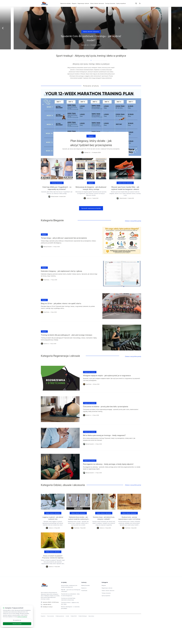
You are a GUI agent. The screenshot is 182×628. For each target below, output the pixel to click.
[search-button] (136, 3)
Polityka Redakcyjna (82, 616)
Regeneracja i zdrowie (83, 3)
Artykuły (64, 582)
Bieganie (74, 3)
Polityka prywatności (60, 616)
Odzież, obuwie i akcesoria (97, 3)
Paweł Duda (84, 590)
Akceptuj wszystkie (17, 623)
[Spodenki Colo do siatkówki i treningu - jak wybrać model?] (91, 28)
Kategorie (105, 582)
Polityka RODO (74, 616)
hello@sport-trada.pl (47, 606)
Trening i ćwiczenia (110, 3)
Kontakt (67, 616)
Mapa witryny (91, 616)
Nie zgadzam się (17, 620)
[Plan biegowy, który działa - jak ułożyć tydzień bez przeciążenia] (91, 122)
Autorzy (83, 582)
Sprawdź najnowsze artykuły (91, 208)
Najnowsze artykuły (65, 3)
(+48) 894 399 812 (47, 604)
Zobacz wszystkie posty (133, 221)
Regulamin (43, 616)
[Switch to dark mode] (140, 3)
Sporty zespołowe (121, 3)
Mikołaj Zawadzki (85, 585)
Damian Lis (83, 588)
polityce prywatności (22, 616)
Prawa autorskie (50, 616)
